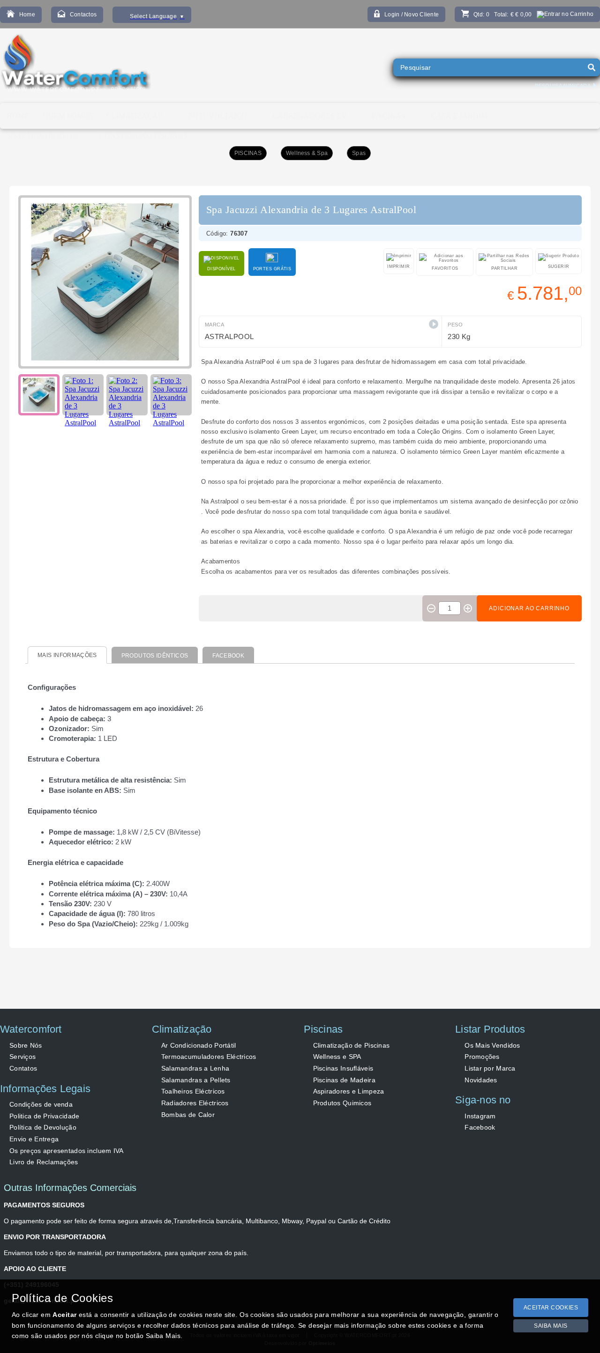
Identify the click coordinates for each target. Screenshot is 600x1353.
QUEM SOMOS (68, 116)
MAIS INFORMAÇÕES (67, 655)
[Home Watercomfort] (75, 65)
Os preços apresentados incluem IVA (66, 1150)
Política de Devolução (42, 1127)
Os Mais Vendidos (492, 1045)
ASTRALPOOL (229, 336)
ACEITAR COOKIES (551, 1307)
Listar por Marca (490, 1068)
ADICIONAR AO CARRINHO (529, 608)
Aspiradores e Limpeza (348, 1091)
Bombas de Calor (188, 1114)
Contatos (23, 1068)
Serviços (22, 1056)
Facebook (480, 1127)
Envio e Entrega (34, 1139)
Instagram (480, 1116)
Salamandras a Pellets (196, 1080)
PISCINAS (248, 153)
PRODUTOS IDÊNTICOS (154, 655)
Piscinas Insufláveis (343, 1068)
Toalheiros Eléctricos (193, 1091)
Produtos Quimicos (342, 1103)
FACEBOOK (228, 655)
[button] (433, 324)
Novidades (481, 1080)
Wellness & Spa (307, 153)
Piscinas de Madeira (344, 1080)
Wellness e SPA (337, 1056)
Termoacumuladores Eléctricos (208, 1056)
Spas (359, 153)
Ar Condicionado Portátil (198, 1045)
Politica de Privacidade (44, 1116)
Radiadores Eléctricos (195, 1103)
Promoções (482, 1056)
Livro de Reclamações (43, 1162)
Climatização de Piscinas (351, 1045)
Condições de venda (41, 1104)
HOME (18, 116)
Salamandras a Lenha (195, 1068)
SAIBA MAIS (551, 1326)
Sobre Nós (25, 1045)
